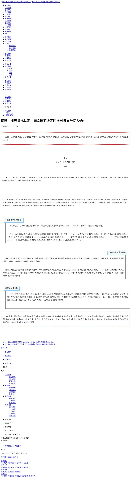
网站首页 (8, 5)
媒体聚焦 (8, 101)
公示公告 (8, 103)
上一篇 (29, 342)
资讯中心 (9, 113)
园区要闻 (8, 97)
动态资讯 (8, 99)
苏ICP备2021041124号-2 (9, 457)
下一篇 (30, 344)
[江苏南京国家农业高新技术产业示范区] (30, 2)
